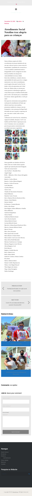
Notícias (6, 23)
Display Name (6, 398)
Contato (3, 464)
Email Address (7, 406)
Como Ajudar (4, 460)
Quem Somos (5, 452)
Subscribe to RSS (11, 2)
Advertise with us (20, 2)
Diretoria (3, 454)
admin (20, 21)
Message (5, 414)
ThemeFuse (15, 492)
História (3, 456)
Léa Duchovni (7, 458)
